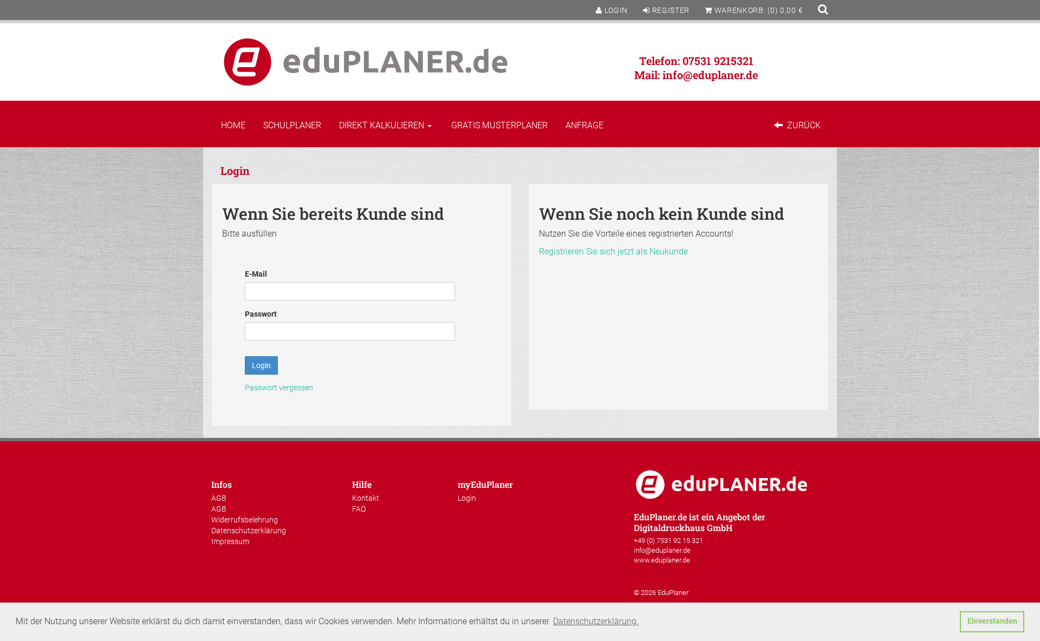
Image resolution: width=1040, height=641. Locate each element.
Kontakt (365, 498)
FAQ (359, 509)
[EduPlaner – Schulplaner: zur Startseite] (365, 61)
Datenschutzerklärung (248, 530)
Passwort (261, 314)
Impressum (230, 541)
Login (467, 498)
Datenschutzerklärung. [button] (596, 621)
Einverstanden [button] (992, 621)
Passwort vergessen (279, 387)
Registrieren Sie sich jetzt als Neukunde (613, 251)
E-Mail (256, 274)
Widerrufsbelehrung (244, 519)
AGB (218, 498)
